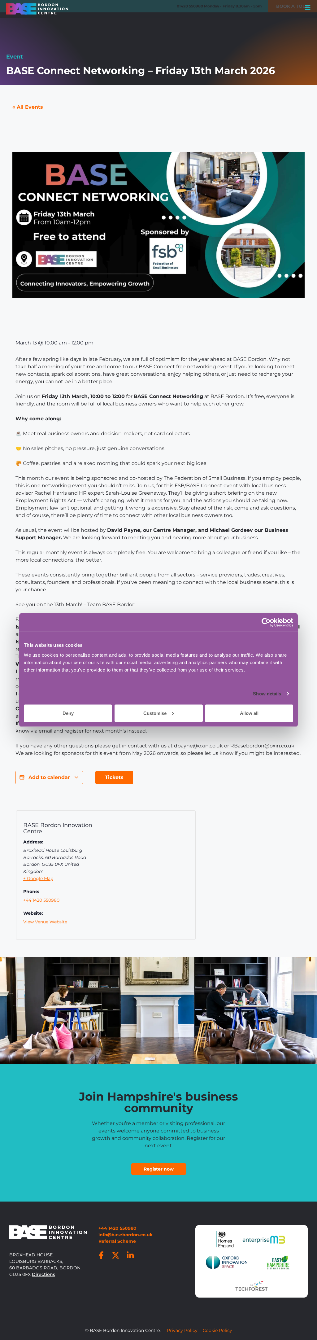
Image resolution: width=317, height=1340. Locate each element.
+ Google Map (38, 878)
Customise (155, 713)
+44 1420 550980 (41, 900)
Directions (43, 1274)
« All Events (27, 107)
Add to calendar (49, 777)
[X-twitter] (115, 1255)
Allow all (249, 713)
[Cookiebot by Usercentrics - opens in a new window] (266, 622)
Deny (68, 713)
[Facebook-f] (101, 1255)
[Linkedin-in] (130, 1255)
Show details (267, 693)
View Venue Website (45, 922)
